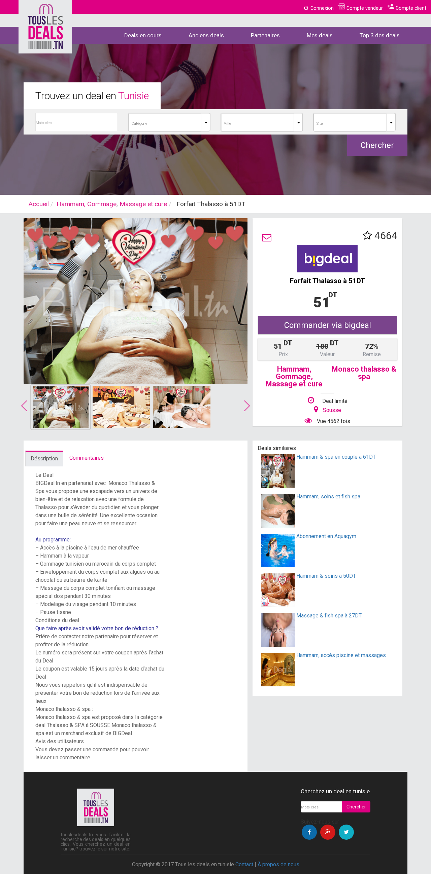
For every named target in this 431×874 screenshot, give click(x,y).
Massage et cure (143, 204)
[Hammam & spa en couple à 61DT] (278, 486)
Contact (244, 864)
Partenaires (265, 35)
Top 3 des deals (380, 35)
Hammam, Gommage (87, 204)
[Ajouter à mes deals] (367, 235)
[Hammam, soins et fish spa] (278, 526)
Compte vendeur (364, 8)
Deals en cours (143, 35)
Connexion (321, 8)
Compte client (410, 8)
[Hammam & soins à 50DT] (278, 605)
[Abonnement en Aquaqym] (278, 565)
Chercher (377, 145)
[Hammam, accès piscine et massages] (278, 684)
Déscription (44, 458)
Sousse (332, 410)
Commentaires (86, 458)
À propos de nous (278, 864)
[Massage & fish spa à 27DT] (278, 645)
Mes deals (320, 35)
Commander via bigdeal (327, 325)
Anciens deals (206, 35)
